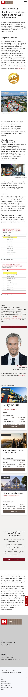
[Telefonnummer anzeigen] (26, 597)
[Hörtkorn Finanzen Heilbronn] (7, 2)
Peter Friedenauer (22, 366)
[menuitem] (25, 2)
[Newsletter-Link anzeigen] (26, 604)
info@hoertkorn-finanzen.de (12, 659)
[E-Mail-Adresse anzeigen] (26, 601)
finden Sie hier (21, 68)
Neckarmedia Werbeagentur (15, 672)
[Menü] (25, 2)
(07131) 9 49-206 (10, 656)
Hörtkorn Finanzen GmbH (8, 642)
